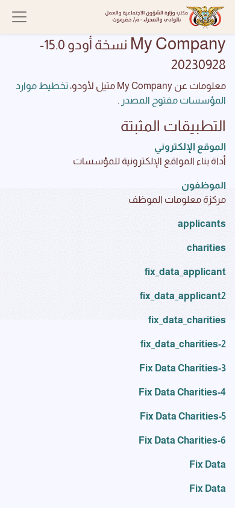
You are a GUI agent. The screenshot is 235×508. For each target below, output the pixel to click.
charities (206, 248)
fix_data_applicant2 (183, 296)
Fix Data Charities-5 (183, 416)
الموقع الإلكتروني (190, 146)
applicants (202, 223)
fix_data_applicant (185, 272)
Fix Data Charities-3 (182, 368)
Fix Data (207, 464)
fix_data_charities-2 (183, 344)
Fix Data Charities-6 (182, 440)
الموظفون (203, 185)
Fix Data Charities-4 (182, 392)
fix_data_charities (187, 320)
